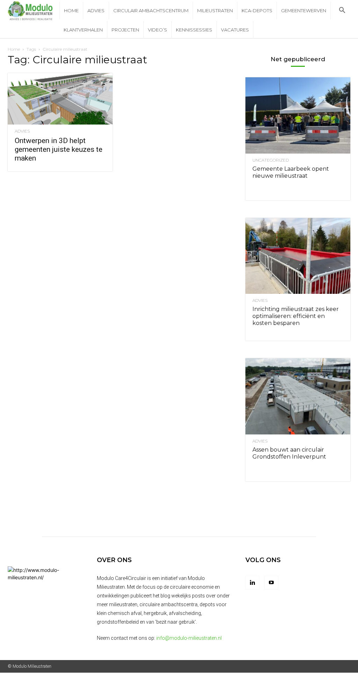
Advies (96, 10)
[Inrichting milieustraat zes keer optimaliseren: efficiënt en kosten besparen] (297, 256)
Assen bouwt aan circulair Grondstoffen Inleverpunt (289, 453)
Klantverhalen (83, 30)
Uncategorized (270, 160)
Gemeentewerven (303, 10)
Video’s (157, 30)
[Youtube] (271, 583)
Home (71, 10)
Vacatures (235, 30)
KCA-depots (257, 10)
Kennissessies (194, 30)
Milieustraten (215, 10)
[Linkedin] (252, 583)
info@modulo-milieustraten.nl (189, 638)
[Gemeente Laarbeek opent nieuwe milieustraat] (297, 115)
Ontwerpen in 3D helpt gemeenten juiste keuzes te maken (58, 149)
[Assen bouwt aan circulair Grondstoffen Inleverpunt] (297, 396)
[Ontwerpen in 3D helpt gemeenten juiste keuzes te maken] (60, 99)
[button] (342, 11)
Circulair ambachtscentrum (150, 10)
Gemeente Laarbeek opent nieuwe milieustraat (290, 172)
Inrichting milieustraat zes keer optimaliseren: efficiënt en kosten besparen (295, 316)
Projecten (125, 30)
